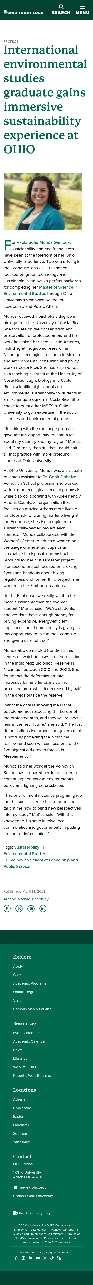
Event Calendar (26, 1033)
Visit (17, 1000)
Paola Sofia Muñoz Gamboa (43, 242)
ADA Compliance (29, 1225)
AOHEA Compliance (58, 1225)
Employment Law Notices (30, 1229)
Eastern (19, 1116)
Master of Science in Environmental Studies (41, 290)
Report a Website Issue (32, 1075)
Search (61, 12)
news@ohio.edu (33, 1187)
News (17, 1050)
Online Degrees (26, 992)
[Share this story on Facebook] (7, 908)
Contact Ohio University (33, 1196)
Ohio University (33, 1252)
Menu (82, 10)
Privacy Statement (55, 1238)
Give (17, 974)
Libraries (20, 1058)
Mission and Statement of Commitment (38, 1234)
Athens (19, 1099)
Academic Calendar (29, 1041)
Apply (18, 966)
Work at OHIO (24, 1067)
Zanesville (21, 1142)
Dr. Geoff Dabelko (59, 477)
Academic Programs (29, 983)
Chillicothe (22, 1108)
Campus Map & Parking (32, 1009)
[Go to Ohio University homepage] (24, 13)
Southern (20, 1133)
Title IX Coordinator (57, 1242)
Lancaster (21, 1125)
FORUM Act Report (63, 1229)
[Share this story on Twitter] (19, 908)
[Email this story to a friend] (31, 908)
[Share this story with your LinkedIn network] (42, 908)
